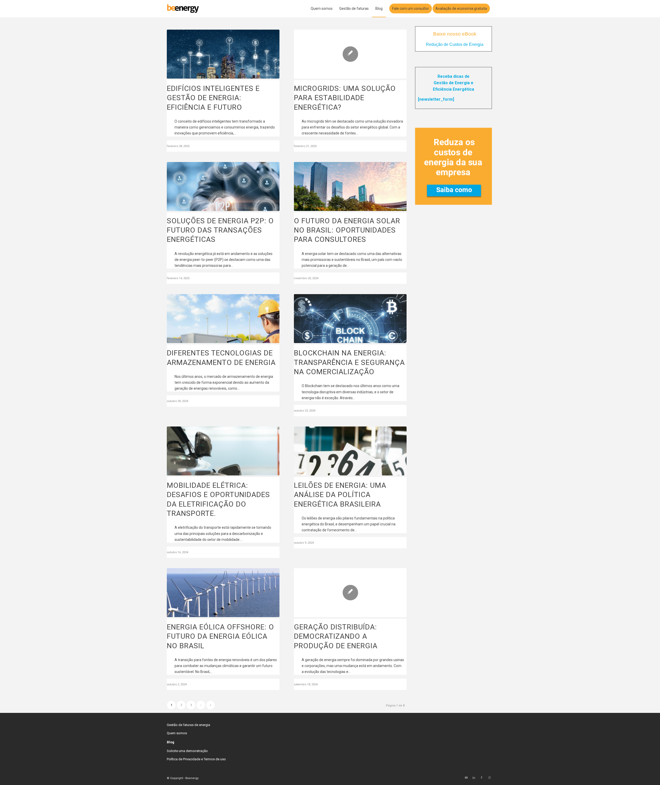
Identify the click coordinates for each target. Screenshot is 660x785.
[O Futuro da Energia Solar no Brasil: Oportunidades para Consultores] (350, 186)
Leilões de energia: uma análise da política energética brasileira (340, 494)
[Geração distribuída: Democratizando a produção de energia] (350, 592)
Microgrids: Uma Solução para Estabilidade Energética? (345, 98)
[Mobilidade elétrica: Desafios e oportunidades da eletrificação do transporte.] (223, 450)
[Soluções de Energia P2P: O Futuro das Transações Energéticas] (223, 186)
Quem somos (177, 733)
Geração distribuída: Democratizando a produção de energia (335, 636)
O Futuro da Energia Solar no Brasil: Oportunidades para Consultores (347, 230)
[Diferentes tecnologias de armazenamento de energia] (223, 318)
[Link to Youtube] (466, 778)
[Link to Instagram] (489, 778)
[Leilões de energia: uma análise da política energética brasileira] (350, 450)
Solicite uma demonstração (187, 751)
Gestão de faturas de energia (188, 725)
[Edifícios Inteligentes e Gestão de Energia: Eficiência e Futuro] (223, 54)
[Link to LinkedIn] (474, 778)
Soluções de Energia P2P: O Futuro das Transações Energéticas (220, 230)
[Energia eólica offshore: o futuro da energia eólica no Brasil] (223, 592)
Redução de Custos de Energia (454, 44)
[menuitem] (321, 8)
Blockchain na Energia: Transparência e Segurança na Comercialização (349, 362)
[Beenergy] (183, 8)
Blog (170, 742)
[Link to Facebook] (481, 778)
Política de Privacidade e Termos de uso (196, 759)
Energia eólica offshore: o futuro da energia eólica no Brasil (220, 636)
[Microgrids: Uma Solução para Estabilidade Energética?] (350, 54)
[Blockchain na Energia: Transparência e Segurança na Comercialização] (350, 318)
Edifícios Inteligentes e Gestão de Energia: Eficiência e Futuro (213, 98)
